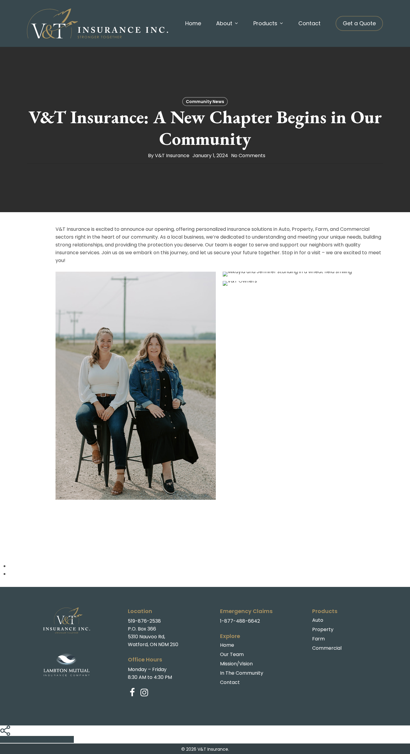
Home (227, 645)
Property (322, 629)
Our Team (232, 654)
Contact (230, 682)
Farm (318, 638)
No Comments (248, 155)
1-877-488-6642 (240, 621)
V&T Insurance (172, 155)
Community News (205, 102)
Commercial (327, 648)
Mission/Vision (236, 663)
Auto (317, 620)
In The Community (241, 673)
